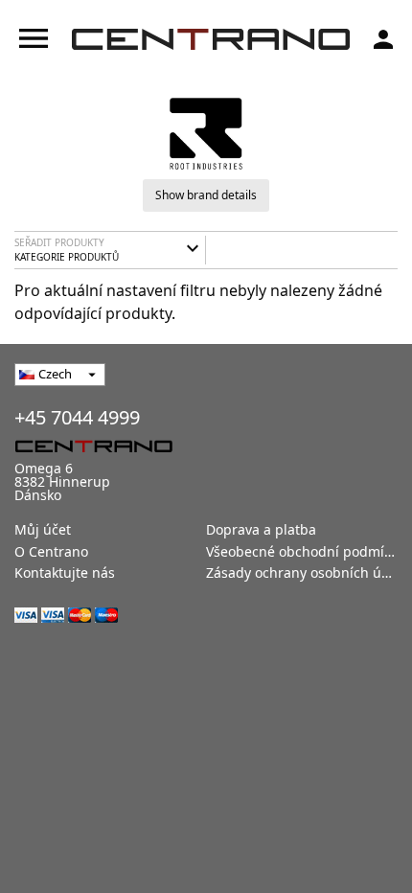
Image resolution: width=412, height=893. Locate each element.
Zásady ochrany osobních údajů (308, 572)
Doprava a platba (261, 529)
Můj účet (42, 529)
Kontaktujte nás (64, 572)
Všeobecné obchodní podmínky (306, 551)
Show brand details (206, 195)
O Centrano (51, 551)
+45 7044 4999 (77, 417)
